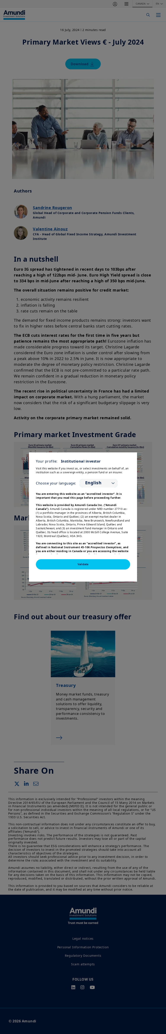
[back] (154, 538)
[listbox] (99, 483)
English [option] (93, 483)
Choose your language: (56, 483)
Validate (83, 564)
